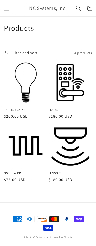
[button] (6, 8)
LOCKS (53, 110)
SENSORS (55, 173)
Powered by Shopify (61, 236)
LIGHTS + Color (14, 110)
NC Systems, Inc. (41, 236)
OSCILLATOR (12, 173)
